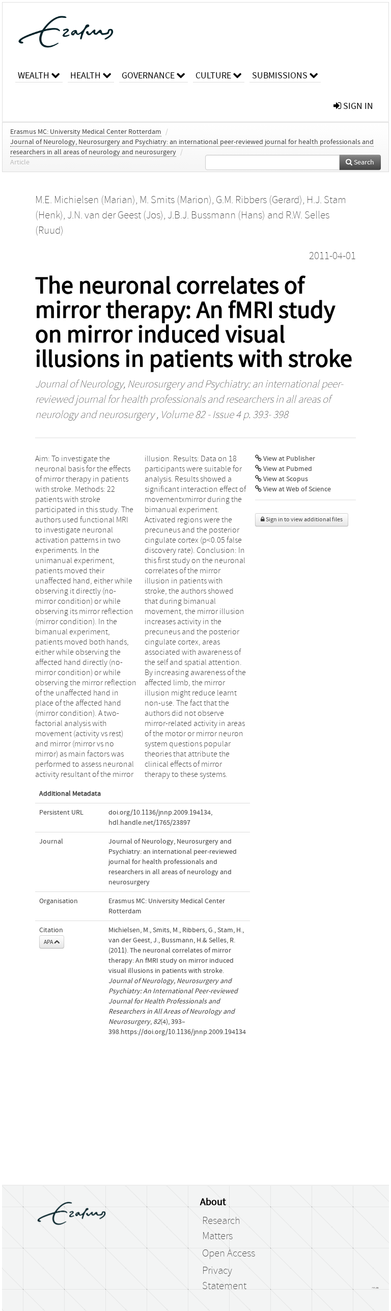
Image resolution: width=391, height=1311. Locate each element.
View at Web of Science (296, 489)
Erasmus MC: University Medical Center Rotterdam (85, 132)
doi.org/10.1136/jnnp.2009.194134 (159, 812)
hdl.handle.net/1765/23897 (149, 823)
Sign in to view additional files (304, 519)
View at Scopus (285, 479)
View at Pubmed (287, 469)
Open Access (228, 1253)
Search (363, 162)
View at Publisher (288, 459)
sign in (357, 106)
